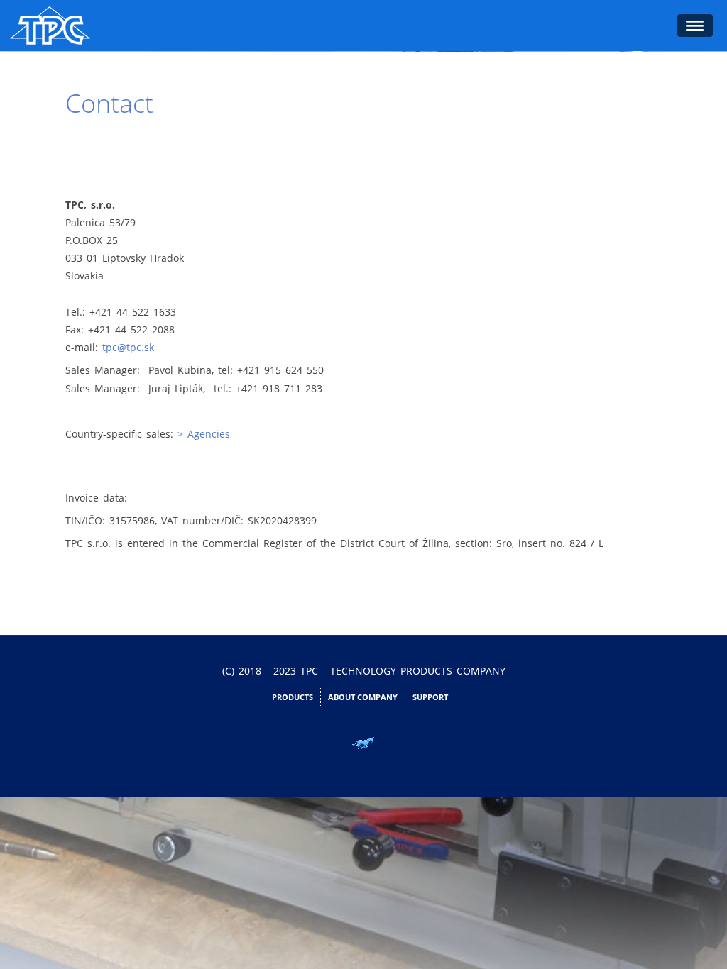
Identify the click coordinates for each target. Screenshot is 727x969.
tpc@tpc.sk (128, 347)
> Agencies (203, 434)
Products (292, 697)
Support (430, 697)
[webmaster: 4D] (363, 743)
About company (363, 697)
